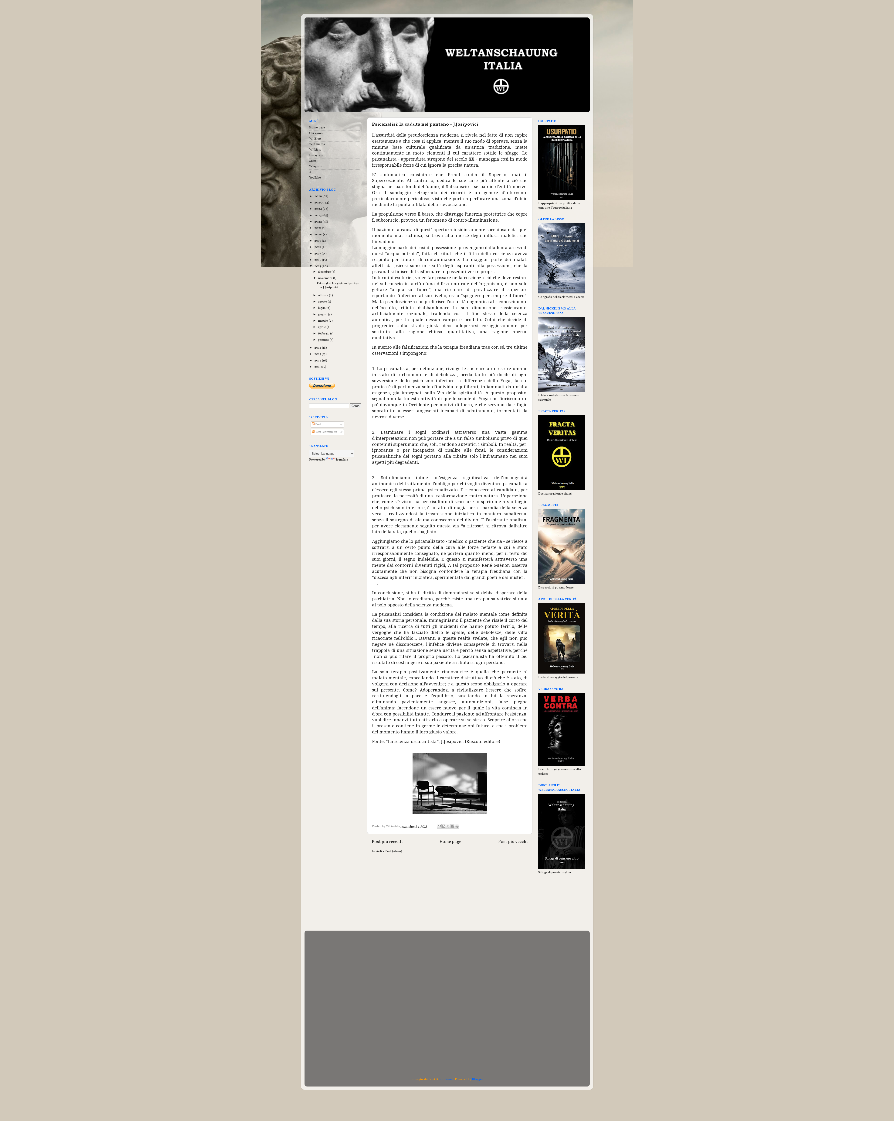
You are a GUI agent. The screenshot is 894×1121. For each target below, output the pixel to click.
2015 (318, 266)
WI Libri (315, 150)
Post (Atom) (393, 851)
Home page (450, 842)
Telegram (315, 166)
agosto (323, 301)
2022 (318, 222)
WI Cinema (317, 144)
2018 (318, 247)
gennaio (324, 340)
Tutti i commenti (326, 432)
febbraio (324, 333)
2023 (318, 215)
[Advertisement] (450, 893)
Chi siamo (316, 133)
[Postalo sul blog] (443, 826)
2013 (318, 354)
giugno (323, 314)
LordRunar (446, 1079)
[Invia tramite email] (439, 826)
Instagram (316, 155)
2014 (318, 348)
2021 (318, 228)
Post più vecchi (513, 842)
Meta (312, 161)
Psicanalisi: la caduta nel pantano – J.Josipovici (425, 124)
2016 (318, 260)
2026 (318, 196)
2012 (318, 360)
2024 (318, 209)
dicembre (325, 272)
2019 (318, 241)
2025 (318, 202)
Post (318, 424)
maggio (323, 321)
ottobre (323, 295)
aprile (322, 327)
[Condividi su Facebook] (452, 826)
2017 (318, 253)
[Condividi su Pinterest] (457, 826)
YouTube (315, 177)
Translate (341, 459)
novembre (325, 278)
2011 (317, 367)
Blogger (477, 1079)
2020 (318, 234)
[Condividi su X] (448, 826)
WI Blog (315, 139)
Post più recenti (387, 842)
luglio (322, 308)
